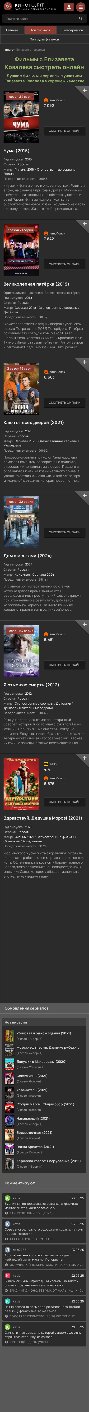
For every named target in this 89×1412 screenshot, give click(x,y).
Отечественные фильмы (55, 837)
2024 (29, 564)
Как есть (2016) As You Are (31, 1239)
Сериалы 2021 (25, 441)
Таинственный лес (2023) (31, 1213)
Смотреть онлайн (65, 131)
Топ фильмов (40, 30)
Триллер (10, 708)
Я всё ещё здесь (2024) (28, 1342)
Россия (23, 164)
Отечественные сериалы (56, 169)
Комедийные (32, 841)
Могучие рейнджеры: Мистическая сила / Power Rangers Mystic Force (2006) (46, 1265)
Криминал (22, 574)
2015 (28, 159)
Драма (9, 174)
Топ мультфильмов (44, 39)
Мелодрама (13, 445)
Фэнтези (25, 708)
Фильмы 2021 (24, 837)
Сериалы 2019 (25, 307)
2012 (28, 693)
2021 (28, 431)
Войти (69, 7)
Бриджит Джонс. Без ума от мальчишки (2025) (46, 1290)
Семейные (12, 841)
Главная (12, 30)
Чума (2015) (17, 150)
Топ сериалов (72, 30)
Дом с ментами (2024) (28, 555)
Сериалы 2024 (43, 574)
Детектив (11, 312)
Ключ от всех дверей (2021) (34, 422)
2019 (28, 298)
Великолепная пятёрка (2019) (37, 284)
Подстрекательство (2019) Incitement (42, 1316)
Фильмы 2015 (24, 169)
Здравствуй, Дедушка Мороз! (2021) (43, 818)
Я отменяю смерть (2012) (31, 685)
